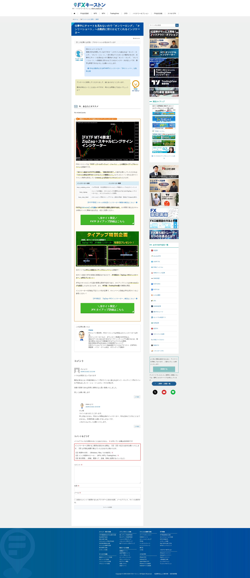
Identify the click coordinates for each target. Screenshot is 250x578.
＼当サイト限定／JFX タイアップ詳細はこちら (107, 308)
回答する (164, 369)
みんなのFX (157, 256)
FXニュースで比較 (104, 559)
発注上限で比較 (103, 539)
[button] (177, 25)
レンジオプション (164, 561)
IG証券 (155, 250)
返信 (138, 397)
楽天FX (155, 328)
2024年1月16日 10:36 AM (93, 407)
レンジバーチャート (145, 545)
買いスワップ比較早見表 (126, 535)
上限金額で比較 (164, 559)
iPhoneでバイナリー (165, 553)
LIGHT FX (156, 261)
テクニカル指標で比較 (105, 545)
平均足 (141, 541)
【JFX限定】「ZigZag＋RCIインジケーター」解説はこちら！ (114, 298)
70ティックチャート (125, 559)
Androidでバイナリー (165, 555)
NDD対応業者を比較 (104, 543)
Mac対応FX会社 (103, 537)
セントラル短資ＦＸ (159, 317)
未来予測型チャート (125, 553)
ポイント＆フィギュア (145, 539)
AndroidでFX (143, 559)
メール (77, 493)
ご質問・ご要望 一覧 (164, 383)
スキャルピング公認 (89, 207)
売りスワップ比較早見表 (126, 537)
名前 (76, 486)
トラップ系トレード (125, 555)
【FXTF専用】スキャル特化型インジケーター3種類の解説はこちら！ (111, 202)
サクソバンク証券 (158, 334)
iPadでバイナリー (165, 557)
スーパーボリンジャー (145, 535)
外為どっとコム (158, 267)
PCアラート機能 (124, 561)
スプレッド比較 (103, 549)
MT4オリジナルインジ (166, 545)
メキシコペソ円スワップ (126, 541)
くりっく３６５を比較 (105, 561)
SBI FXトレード (158, 312)
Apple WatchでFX (144, 561)
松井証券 (156, 323)
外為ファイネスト (158, 339)
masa (90, 330)
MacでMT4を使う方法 (166, 543)
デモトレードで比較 (104, 563)
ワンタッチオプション (166, 563)
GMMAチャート (144, 537)
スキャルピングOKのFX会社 (106, 541)
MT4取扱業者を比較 (165, 535)
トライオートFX (158, 351)
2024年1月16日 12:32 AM (88, 371)
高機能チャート (124, 551)
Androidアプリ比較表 (145, 565)
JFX (154, 300)
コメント (78, 465)
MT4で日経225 (164, 539)
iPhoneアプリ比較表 (145, 563)
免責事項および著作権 (161, 573)
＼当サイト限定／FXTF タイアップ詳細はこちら (107, 220)
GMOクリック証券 (159, 273)
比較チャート (123, 565)
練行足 (141, 547)
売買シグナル (123, 563)
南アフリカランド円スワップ (127, 543)
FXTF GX (156, 289)
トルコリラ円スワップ (125, 539)
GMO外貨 (156, 278)
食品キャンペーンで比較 (105, 557)
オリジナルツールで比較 (166, 537)
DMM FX (156, 345)
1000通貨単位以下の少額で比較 (107, 535)
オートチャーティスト (125, 557)
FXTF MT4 (156, 284)
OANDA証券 (157, 306)
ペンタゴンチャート (145, 543)
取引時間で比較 (103, 547)
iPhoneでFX (143, 557)
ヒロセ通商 (156, 295)
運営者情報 (173, 573)
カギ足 (141, 549)
